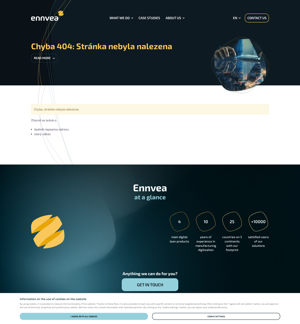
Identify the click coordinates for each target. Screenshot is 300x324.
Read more (42, 58)
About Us (173, 18)
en (235, 18)
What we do (120, 18)
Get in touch (150, 284)
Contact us (256, 18)
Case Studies (149, 18)
